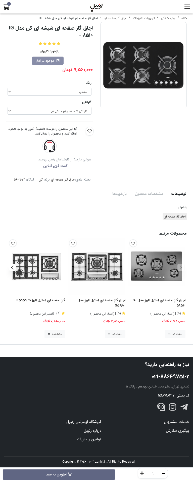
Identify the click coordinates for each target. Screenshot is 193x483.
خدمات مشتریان (176, 422)
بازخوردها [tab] (119, 194)
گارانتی (86, 102)
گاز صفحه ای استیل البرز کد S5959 (40, 300)
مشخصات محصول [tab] (149, 194)
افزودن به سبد (57, 474)
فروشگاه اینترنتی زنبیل (83, 422)
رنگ (88, 83)
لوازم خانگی (168, 18)
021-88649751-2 (170, 376)
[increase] (142, 473)
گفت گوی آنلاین (55, 166)
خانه (184, 18)
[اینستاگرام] (172, 408)
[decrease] (164, 473)
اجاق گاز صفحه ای (115, 18)
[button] (180, 267)
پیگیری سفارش (177, 431)
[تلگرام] (184, 408)
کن (41, 179)
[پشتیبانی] (161, 408)
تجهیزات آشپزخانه (144, 18)
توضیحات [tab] (178, 194)
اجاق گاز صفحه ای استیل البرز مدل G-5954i (158, 303)
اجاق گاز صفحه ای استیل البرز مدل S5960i (101, 303)
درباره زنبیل (92, 431)
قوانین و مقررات (89, 439)
